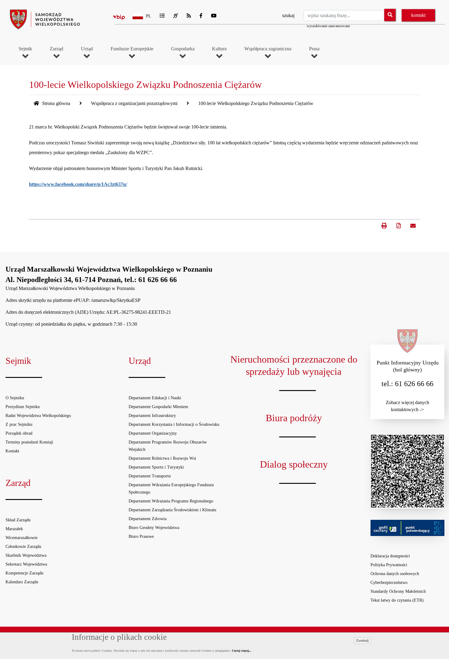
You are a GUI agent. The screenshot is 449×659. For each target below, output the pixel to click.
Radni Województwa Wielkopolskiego (38, 415)
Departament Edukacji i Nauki (155, 398)
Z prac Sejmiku (18, 424)
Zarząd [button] (56, 48)
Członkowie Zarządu (23, 546)
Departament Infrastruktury (152, 415)
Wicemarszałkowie (21, 537)
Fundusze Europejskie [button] (132, 48)
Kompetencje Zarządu (24, 573)
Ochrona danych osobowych (395, 573)
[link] (412, 225)
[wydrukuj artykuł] (384, 223)
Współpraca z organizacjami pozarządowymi (134, 103)
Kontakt (12, 451)
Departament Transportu (150, 476)
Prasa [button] (314, 48)
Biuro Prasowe (141, 536)
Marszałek (14, 529)
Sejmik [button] (25, 48)
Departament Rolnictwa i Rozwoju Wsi (162, 458)
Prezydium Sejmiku (22, 406)
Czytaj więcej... (241, 650)
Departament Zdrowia (147, 518)
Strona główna (55, 103)
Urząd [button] (87, 48)
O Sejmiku (14, 398)
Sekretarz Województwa (26, 564)
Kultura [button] (219, 48)
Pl (148, 16)
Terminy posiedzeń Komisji (29, 442)
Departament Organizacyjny (153, 433)
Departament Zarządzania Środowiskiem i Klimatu (172, 510)
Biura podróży (294, 417)
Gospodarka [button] (183, 48)
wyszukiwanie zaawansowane (328, 26)
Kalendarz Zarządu (21, 582)
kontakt (418, 15)
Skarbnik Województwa (25, 555)
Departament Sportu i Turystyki (156, 467)
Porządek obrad (18, 433)
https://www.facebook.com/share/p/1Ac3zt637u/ (78, 184)
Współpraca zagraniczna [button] (267, 48)
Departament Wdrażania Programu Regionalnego (171, 501)
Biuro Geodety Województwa (154, 527)
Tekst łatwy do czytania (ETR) (397, 600)
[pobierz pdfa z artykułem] (398, 226)
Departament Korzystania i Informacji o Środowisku (174, 424)
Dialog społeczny (294, 464)
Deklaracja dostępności (390, 556)
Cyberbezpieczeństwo (389, 582)
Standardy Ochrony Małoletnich (398, 591)
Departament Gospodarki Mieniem (158, 406)
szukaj (288, 15)
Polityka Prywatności (389, 565)
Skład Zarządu (18, 520)
